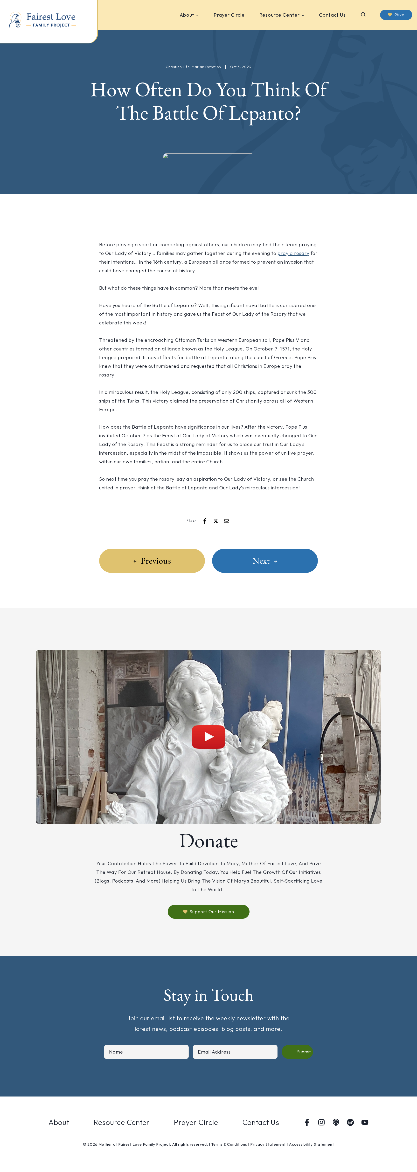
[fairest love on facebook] (307, 1122)
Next (261, 560)
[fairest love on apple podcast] (336, 1122)
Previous (156, 560)
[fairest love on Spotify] (350, 1122)
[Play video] (208, 737)
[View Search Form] (363, 15)
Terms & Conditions (229, 1144)
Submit (304, 1052)
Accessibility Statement (311, 1144)
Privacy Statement (268, 1144)
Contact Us (332, 15)
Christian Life (178, 67)
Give (399, 14)
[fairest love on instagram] (321, 1122)
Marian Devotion (206, 67)
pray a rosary (293, 253)
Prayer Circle (229, 15)
